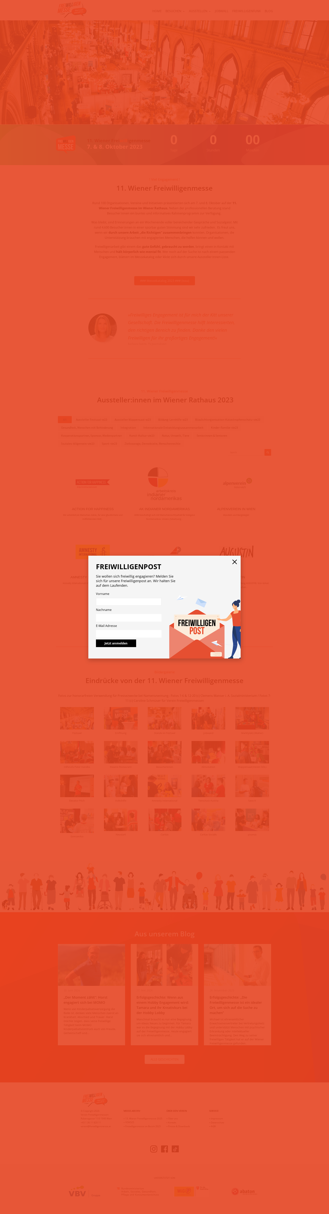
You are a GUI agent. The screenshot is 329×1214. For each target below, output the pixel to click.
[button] (234, 561)
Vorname (102, 594)
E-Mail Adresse (106, 626)
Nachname (104, 610)
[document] (164, 607)
